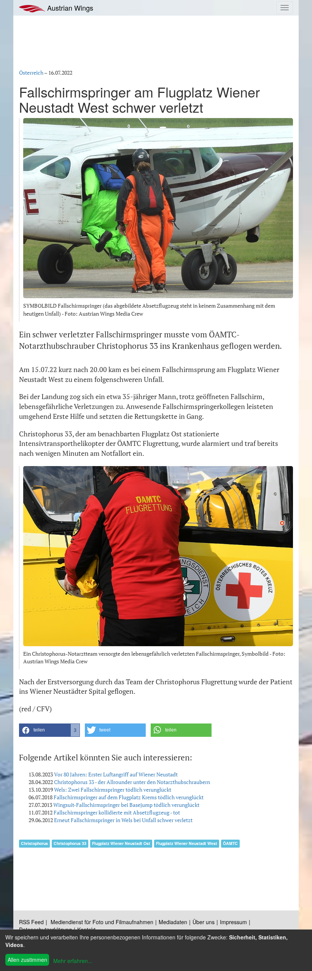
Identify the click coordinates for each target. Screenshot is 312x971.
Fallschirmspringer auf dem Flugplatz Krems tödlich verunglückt (129, 797)
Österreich (31, 72)
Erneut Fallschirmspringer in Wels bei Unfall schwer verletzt (123, 820)
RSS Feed (31, 922)
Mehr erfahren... (72, 961)
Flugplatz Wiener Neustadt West (186, 843)
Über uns (204, 922)
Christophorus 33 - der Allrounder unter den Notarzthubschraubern (132, 782)
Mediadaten (173, 922)
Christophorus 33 (70, 843)
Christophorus (34, 843)
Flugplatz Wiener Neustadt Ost (121, 843)
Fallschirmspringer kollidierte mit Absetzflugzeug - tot (117, 812)
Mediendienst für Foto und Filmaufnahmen (102, 922)
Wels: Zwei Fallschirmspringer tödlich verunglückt (112, 789)
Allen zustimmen (27, 959)
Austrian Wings (69, 8)
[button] (49, 730)
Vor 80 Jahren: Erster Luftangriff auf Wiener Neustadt (116, 774)
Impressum (233, 922)
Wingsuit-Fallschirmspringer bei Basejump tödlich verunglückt (126, 804)
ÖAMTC (230, 843)
